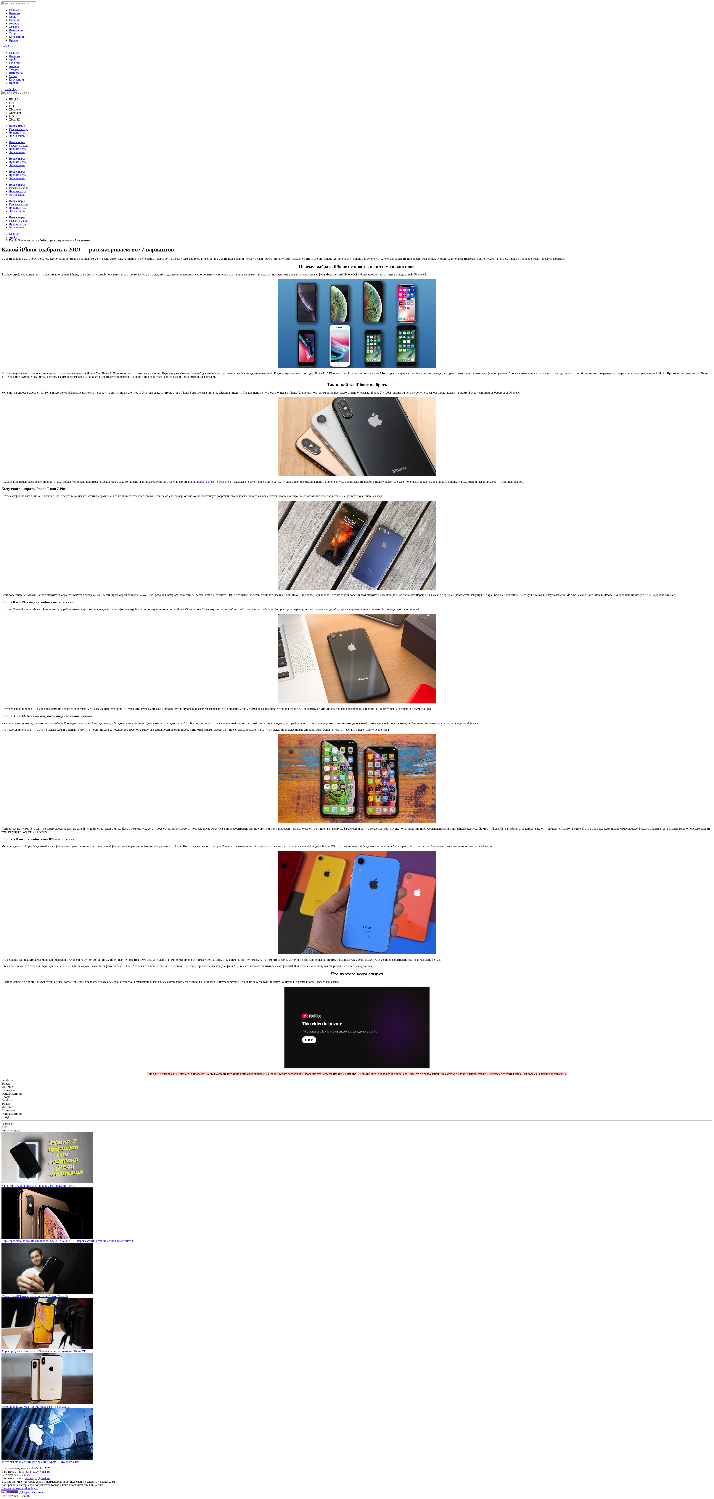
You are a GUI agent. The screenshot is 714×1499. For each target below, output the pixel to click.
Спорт (13, 33)
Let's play (11, 89)
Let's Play (7, 46)
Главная (14, 10)
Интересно (16, 30)
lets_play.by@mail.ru (37, 1471)
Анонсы (14, 23)
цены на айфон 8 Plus (210, 481)
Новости (14, 13)
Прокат (13, 40)
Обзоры (14, 26)
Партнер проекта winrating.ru (19, 1488)
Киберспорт (16, 36)
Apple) (13, 237)
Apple (12, 16)
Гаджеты (14, 20)
